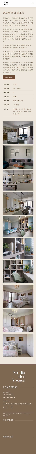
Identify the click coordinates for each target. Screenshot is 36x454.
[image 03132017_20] (19, 272)
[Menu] (32, 3)
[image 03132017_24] (19, 346)
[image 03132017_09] (19, 181)
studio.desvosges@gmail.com (17, 403)
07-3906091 (8, 395)
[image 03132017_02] (19, 133)
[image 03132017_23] (19, 321)
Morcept (6, 415)
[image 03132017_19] (19, 249)
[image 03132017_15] (19, 227)
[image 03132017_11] (19, 204)
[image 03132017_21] (19, 297)
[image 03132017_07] (19, 157)
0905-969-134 (9, 397)
